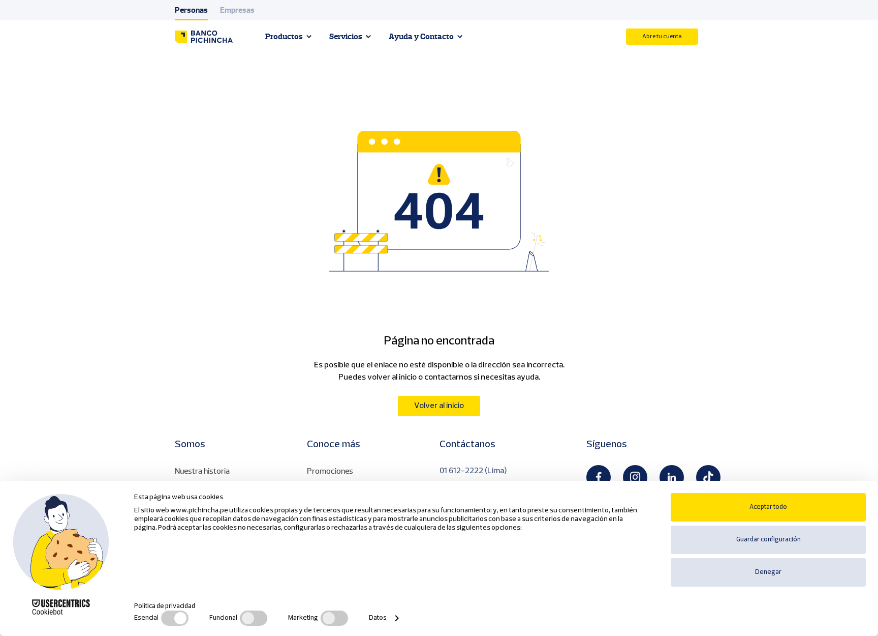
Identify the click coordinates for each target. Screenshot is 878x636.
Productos (284, 37)
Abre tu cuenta (662, 37)
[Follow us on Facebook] (598, 477)
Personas (191, 10)
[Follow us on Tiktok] (708, 477)
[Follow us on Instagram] (635, 477)
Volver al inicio (439, 406)
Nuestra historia (202, 471)
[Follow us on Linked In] (672, 477)
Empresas (237, 10)
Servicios (345, 37)
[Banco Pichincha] (204, 37)
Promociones (330, 471)
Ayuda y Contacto (421, 37)
